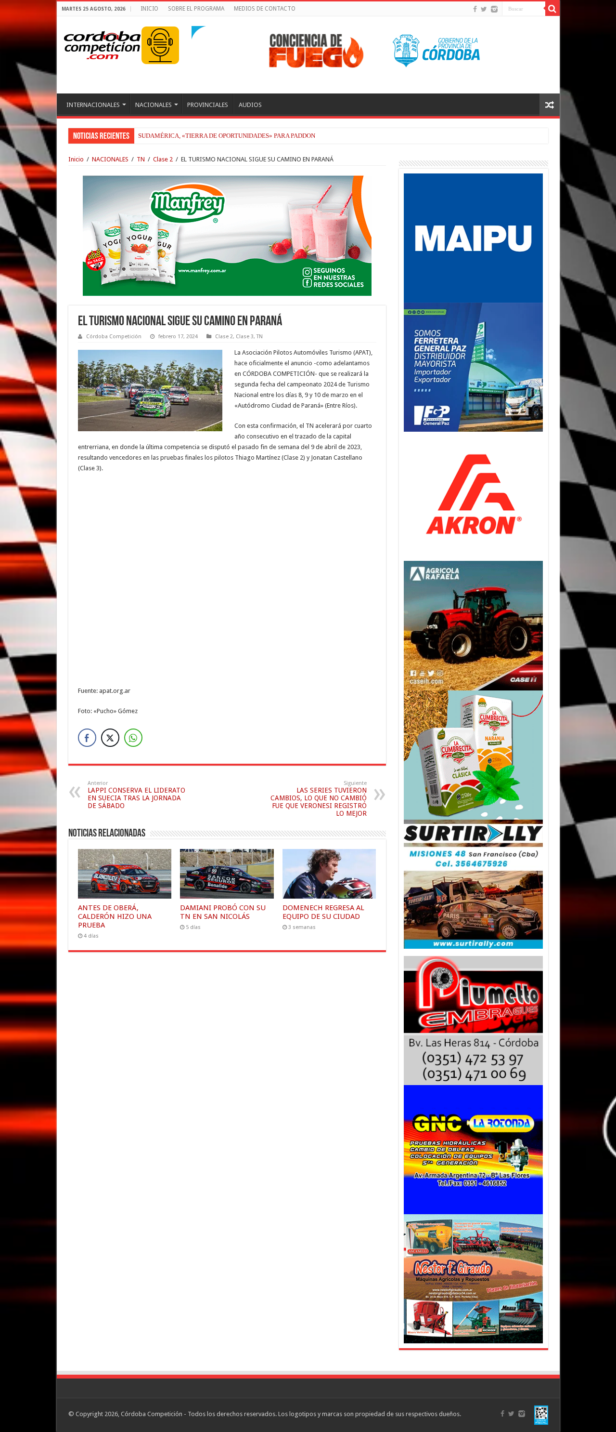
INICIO (149, 8)
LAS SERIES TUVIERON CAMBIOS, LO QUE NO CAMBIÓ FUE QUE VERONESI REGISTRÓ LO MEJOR (318, 798)
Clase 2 (163, 159)
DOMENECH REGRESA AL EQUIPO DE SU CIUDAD (323, 912)
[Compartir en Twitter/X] (110, 738)
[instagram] (494, 9)
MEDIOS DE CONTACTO (264, 8)
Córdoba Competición (113, 336)
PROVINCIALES (207, 104)
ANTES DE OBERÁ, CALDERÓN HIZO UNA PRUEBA (115, 916)
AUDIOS (250, 104)
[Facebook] (475, 9)
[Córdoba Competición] (102, 43)
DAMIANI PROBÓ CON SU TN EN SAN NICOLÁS (223, 912)
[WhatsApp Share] (133, 738)
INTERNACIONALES (93, 104)
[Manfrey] (227, 235)
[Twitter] (484, 9)
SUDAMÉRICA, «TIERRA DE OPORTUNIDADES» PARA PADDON (226, 135)
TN (141, 159)
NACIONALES (153, 104)
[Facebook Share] (87, 738)
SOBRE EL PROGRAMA (196, 8)
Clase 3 (245, 336)
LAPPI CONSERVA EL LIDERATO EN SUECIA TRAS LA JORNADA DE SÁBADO (136, 794)
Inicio (76, 159)
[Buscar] (552, 8)
